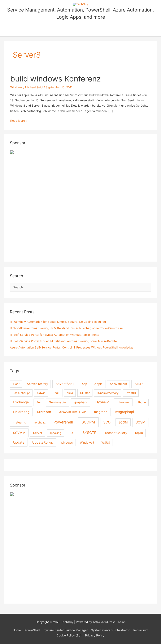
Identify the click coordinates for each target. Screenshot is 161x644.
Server (37, 433)
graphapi (80, 402)
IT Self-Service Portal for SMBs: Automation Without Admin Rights (54, 334)
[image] (80, 544)
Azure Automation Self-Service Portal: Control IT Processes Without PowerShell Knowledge (71, 347)
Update (18, 442)
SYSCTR (89, 432)
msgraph (100, 412)
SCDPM (88, 422)
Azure (139, 384)
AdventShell (65, 384)
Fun (39, 402)
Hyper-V (102, 402)
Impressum (140, 630)
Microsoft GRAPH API (72, 412)
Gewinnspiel (57, 402)
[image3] (80, 202)
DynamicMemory (107, 393)
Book (56, 393)
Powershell (63, 422)
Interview (123, 402)
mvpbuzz (39, 422)
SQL (71, 433)
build (70, 393)
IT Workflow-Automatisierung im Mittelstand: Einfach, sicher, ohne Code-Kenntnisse (66, 328)
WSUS (105, 442)
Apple (98, 384)
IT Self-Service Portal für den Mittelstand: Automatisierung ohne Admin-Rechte (63, 341)
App (84, 384)
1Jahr (16, 384)
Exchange (21, 402)
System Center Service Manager (65, 630)
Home (17, 630)
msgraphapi (124, 412)
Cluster (85, 393)
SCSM (140, 422)
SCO (106, 422)
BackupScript (21, 393)
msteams (19, 422)
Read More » (18, 121)
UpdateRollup (42, 442)
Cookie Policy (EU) (69, 635)
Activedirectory (37, 384)
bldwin (41, 393)
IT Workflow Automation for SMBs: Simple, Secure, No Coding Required (58, 321)
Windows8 (87, 442)
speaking (55, 433)
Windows (16, 87)
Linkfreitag (21, 412)
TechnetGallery (116, 433)
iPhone (141, 402)
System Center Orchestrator (110, 630)
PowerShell (32, 630)
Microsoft (44, 412)
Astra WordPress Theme (109, 622)
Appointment (118, 384)
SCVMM (19, 433)
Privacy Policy (94, 635)
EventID (131, 393)
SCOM (123, 422)
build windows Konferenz (55, 78)
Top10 (139, 433)
